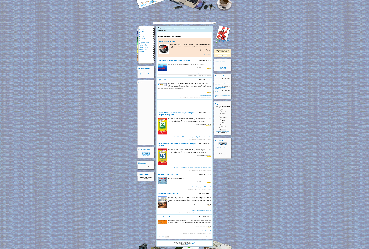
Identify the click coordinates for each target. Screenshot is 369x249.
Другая (224, 126)
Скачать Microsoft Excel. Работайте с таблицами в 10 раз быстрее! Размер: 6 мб (189, 137)
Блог (140, 33)
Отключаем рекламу (219, 79)
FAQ (140, 40)
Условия (193, 242)
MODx (223, 124)
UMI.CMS (223, 120)
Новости (142, 35)
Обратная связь (144, 42)
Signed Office (162, 80)
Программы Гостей (144, 73)
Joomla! (224, 111)
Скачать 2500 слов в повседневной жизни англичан (197, 73)
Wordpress (223, 109)
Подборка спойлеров (220, 91)
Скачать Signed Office (205, 95)
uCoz (224, 115)
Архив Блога (143, 45)
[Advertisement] (184, 16)
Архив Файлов (143, 47)
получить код (146, 155)
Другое (141, 74)
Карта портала (143, 49)
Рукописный (224, 108)
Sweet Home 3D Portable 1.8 (168, 193)
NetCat (223, 122)
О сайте (141, 36)
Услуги (141, 51)
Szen (193, 243)
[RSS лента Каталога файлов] (222, 40)
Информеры (143, 44)
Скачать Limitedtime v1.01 (204, 230)
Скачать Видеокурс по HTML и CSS (201, 186)
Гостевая (142, 38)
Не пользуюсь (224, 128)
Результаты (218, 131)
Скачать (207, 55)
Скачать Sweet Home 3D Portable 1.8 (201, 210)
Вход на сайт (223, 67)
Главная (141, 29)
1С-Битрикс (223, 117)
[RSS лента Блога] (222, 39)
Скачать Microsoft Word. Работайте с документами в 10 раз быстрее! (192, 167)
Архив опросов (225, 131)
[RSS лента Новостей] (222, 42)
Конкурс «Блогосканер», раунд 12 (222, 96)
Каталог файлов (143, 72)
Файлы (141, 31)
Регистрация (223, 68)
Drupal (223, 113)
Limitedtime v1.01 (164, 217)
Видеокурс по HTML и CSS (168, 174)
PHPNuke (224, 119)
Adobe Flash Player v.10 (167, 41)
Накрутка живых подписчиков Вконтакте (222, 84)
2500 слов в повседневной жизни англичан (174, 60)
